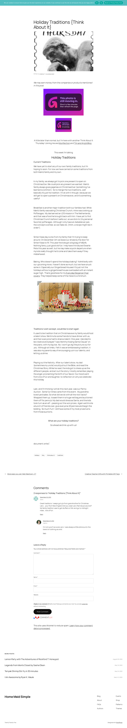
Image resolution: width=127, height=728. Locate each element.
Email (35, 586)
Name (36, 577)
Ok (97, 3)
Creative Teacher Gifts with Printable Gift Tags (102, 474)
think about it (51, 455)
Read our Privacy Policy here (113, 3)
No (101, 3)
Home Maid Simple (17, 697)
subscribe (85, 604)
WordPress (119, 722)
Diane (41, 499)
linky (43, 455)
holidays (37, 455)
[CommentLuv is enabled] (43, 618)
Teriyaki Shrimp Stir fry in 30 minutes (21, 671)
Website (36, 595)
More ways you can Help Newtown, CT (21, 474)
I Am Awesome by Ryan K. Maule (19, 677)
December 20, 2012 (45, 497)
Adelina (42, 74)
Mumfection (64, 143)
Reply (41, 514)
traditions (60, 455)
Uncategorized (50, 74)
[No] (125, 3)
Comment (37, 553)
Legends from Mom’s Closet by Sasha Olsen (25, 665)
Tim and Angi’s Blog (82, 143)
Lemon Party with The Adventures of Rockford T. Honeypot (32, 659)
